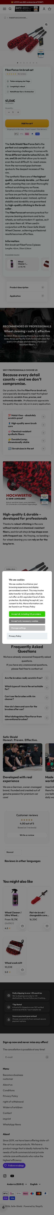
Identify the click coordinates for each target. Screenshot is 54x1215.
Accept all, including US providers (26, 614)
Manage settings (18, 628)
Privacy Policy (15, 636)
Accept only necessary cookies (24, 621)
